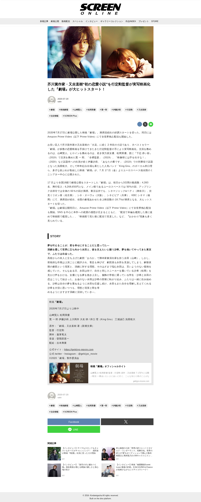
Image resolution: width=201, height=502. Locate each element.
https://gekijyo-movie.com (78, 349)
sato (60, 101)
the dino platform (104, 498)
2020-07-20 (63, 99)
